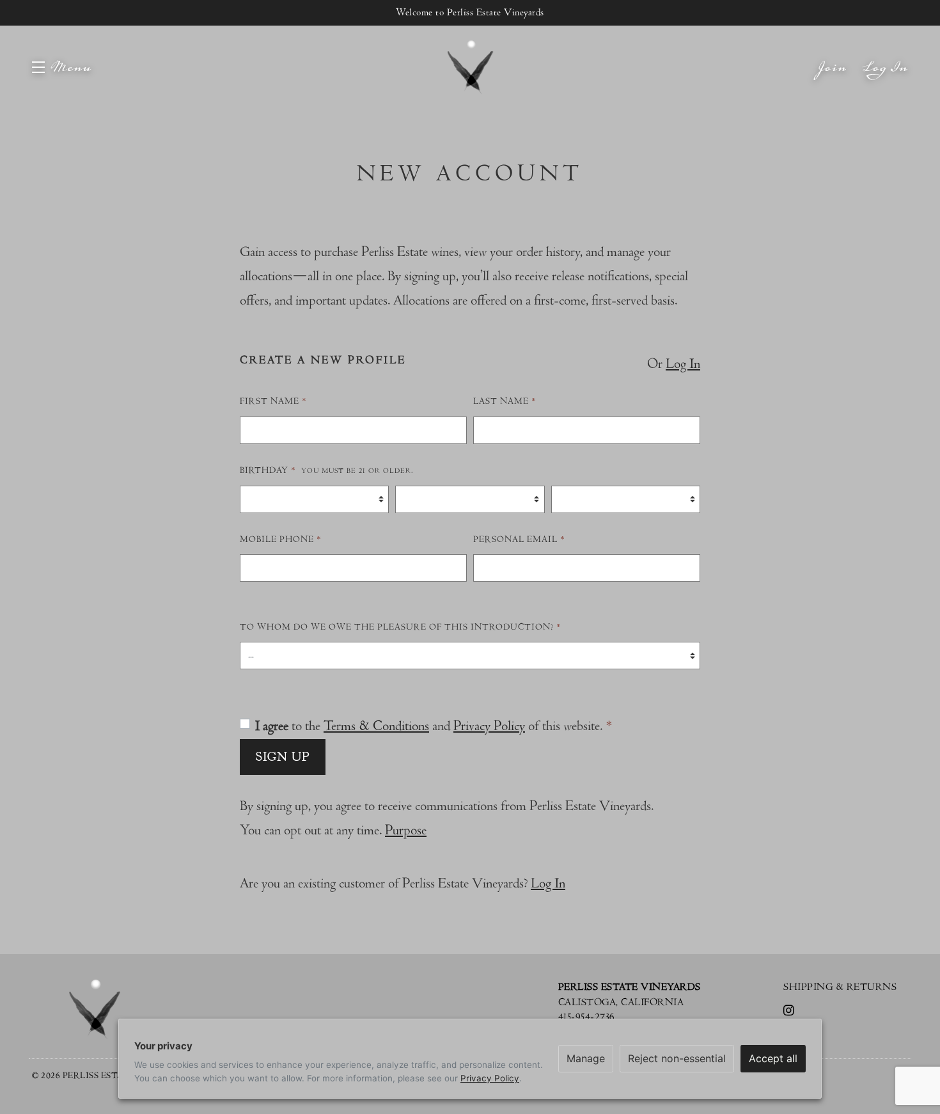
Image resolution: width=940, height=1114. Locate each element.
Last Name (505, 401)
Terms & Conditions (376, 726)
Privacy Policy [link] (489, 1078)
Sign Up (282, 757)
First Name (273, 401)
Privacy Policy (489, 726)
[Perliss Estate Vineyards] (94, 1009)
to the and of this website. (434, 726)
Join (833, 79)
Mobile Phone (281, 539)
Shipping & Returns (840, 987)
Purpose (406, 830)
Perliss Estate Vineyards (470, 67)
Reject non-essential (677, 1058)
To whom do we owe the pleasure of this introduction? (400, 627)
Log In (885, 79)
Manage (586, 1058)
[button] (61, 67)
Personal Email (519, 539)
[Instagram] (791, 1012)
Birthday (326, 470)
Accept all (773, 1058)
